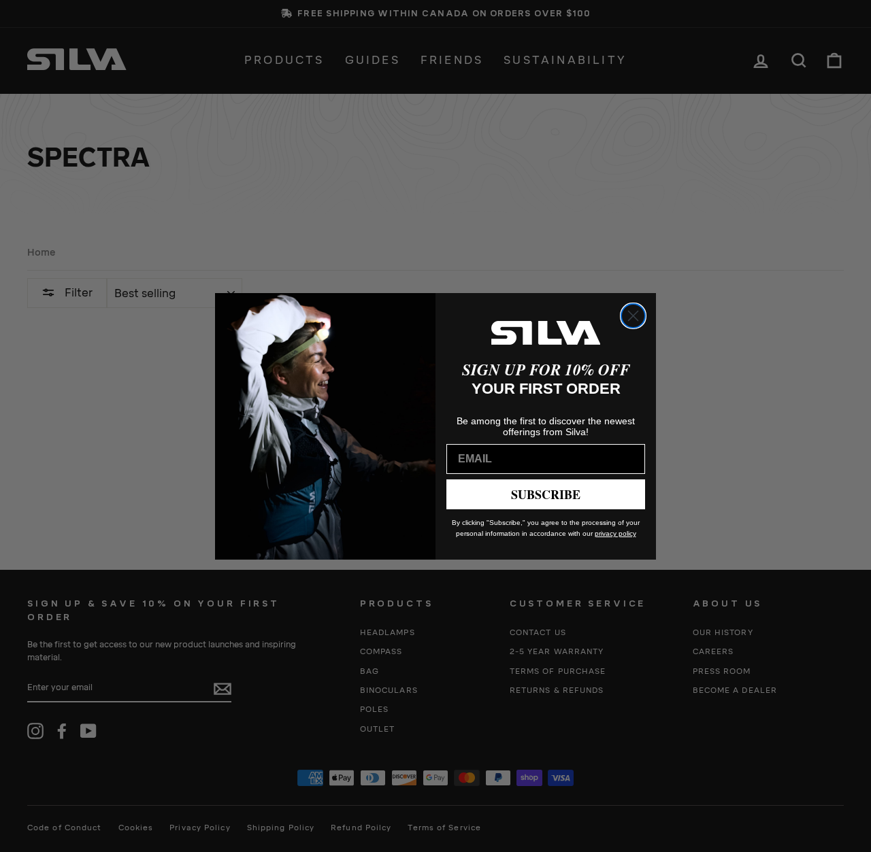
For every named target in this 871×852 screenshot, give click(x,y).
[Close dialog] (633, 316)
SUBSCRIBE (545, 494)
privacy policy (615, 533)
